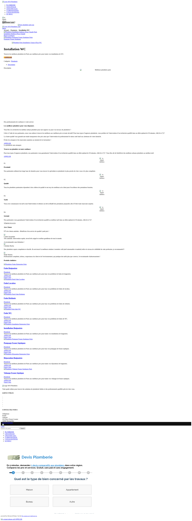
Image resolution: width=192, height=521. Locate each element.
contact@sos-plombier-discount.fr (17, 415)
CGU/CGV (7, 402)
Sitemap (5, 406)
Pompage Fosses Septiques (12, 39)
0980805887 (14, 414)
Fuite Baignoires (10, 268)
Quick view (7, 277)
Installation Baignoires (13, 328)
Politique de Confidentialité (11, 400)
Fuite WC (8, 313)
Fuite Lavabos (10, 283)
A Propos (6, 397)
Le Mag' (5, 404)
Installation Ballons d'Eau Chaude (14, 34)
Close (2, 426)
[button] (8, 57)
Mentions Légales (8, 399)
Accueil (6, 30)
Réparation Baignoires (13, 358)
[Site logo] (9, 2)
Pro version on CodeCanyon (29, 516)
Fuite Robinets (10, 298)
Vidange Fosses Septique (14, 373)
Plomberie (14, 30)
